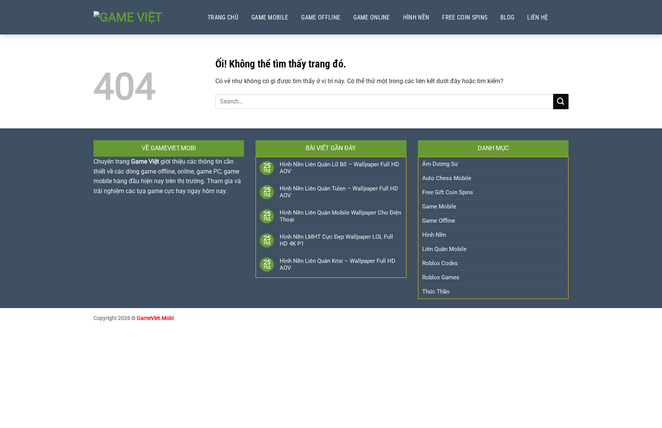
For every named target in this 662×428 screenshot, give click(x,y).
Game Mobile (269, 17)
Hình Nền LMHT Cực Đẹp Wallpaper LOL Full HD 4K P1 (336, 240)
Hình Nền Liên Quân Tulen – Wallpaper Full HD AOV (339, 192)
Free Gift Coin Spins (447, 192)
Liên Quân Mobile (444, 249)
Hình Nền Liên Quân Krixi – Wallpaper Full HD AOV (337, 264)
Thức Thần (435, 291)
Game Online (371, 17)
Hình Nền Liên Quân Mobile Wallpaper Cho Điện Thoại (340, 216)
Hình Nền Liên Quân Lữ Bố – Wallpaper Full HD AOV (339, 168)
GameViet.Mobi (155, 318)
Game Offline (320, 17)
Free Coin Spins (464, 17)
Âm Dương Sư (440, 164)
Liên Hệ (537, 17)
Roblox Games (440, 277)
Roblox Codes (440, 263)
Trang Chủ (223, 17)
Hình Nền (416, 17)
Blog (507, 17)
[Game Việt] (142, 17)
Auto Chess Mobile (446, 178)
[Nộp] (561, 101)
